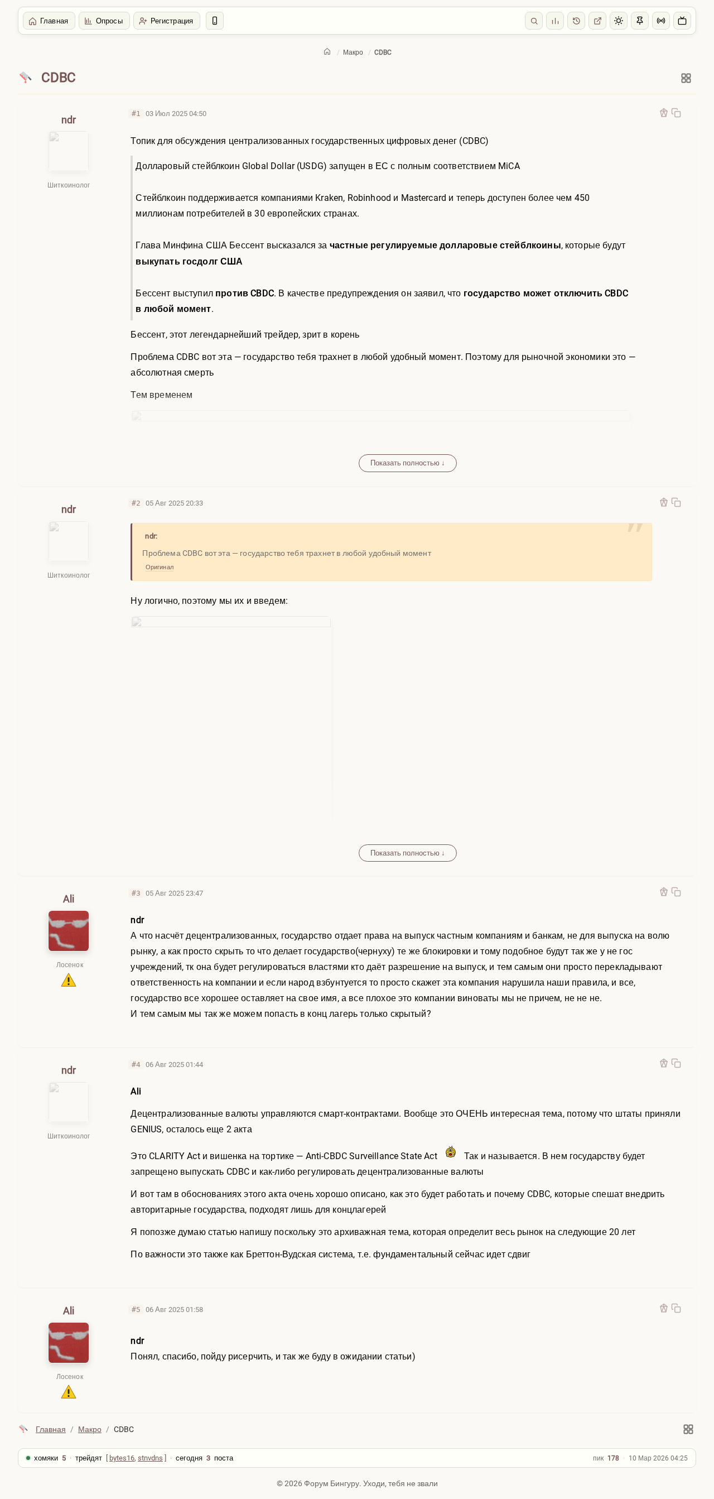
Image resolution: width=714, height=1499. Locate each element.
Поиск (534, 21)
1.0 (576, 21)
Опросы (109, 21)
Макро (353, 52)
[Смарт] (215, 21)
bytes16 (121, 1458)
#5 (136, 1309)
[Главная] (327, 51)
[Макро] (25, 78)
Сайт (597, 21)
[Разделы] (686, 78)
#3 (136, 893)
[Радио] (661, 21)
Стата (555, 21)
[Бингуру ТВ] (682, 21)
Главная (54, 21)
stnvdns (150, 1458)
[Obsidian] (664, 113)
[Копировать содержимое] (676, 113)
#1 (136, 113)
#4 (136, 1064)
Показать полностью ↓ (407, 463)
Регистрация (172, 21)
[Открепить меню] (640, 21)
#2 (136, 503)
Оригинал (159, 567)
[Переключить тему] (619, 21)
